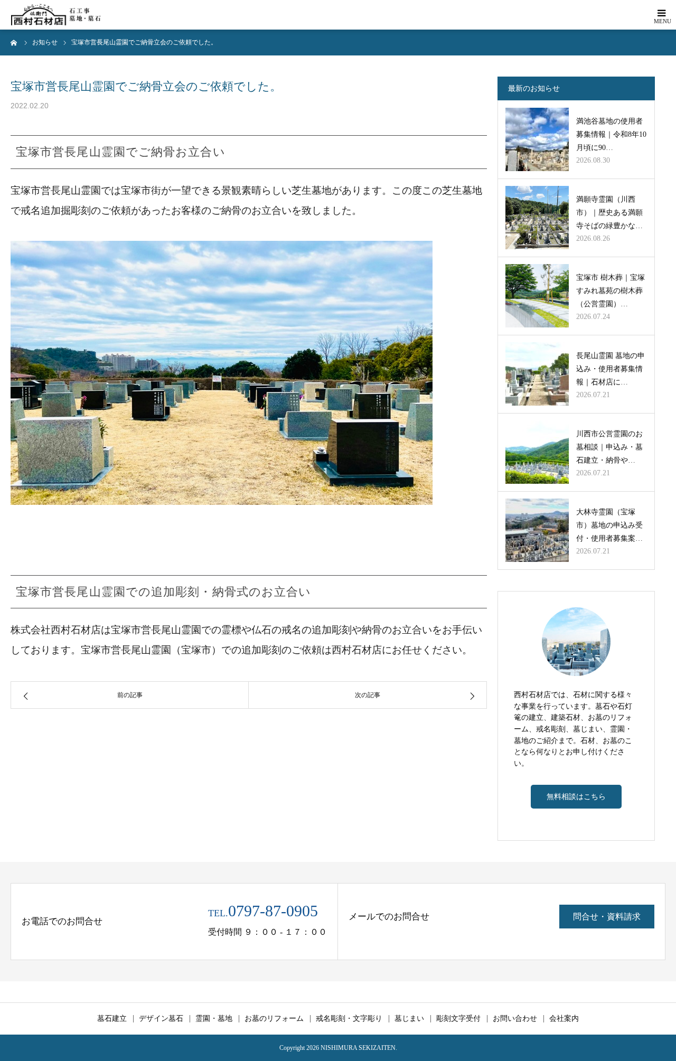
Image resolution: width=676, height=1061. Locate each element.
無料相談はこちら (576, 796)
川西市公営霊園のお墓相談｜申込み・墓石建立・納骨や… (609, 447)
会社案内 (564, 1018)
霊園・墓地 (213, 1018)
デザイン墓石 (161, 1018)
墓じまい (409, 1018)
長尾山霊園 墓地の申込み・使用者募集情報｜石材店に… (610, 369)
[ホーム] (14, 42)
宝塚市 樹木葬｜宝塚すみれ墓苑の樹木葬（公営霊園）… (610, 291)
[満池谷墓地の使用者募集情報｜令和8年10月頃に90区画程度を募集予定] (537, 139)
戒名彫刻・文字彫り (349, 1018)
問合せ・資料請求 (607, 916)
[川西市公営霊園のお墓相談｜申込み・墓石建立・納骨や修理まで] (537, 452)
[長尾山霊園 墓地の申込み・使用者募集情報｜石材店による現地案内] (537, 374)
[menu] (661, 15)
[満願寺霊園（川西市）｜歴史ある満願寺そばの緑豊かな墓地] (537, 217)
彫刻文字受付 (458, 1018)
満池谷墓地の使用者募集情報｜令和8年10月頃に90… (611, 134)
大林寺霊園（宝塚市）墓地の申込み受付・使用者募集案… (609, 525)
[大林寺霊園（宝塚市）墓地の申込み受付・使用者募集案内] (537, 530)
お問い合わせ (515, 1018)
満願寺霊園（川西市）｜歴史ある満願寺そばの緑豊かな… (609, 212)
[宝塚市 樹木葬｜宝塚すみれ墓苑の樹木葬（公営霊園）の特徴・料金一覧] (537, 295)
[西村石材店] (58, 15)
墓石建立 (112, 1018)
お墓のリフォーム (274, 1018)
